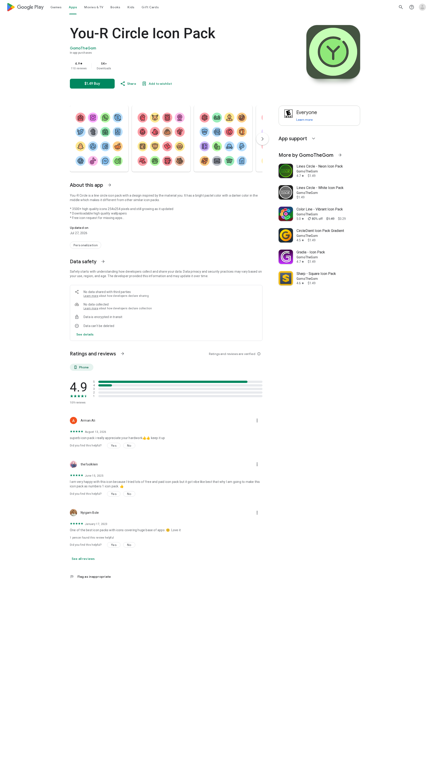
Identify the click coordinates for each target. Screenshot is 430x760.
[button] (99, 139)
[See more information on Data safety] (103, 261)
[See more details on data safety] (85, 334)
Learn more (91, 295)
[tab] (56, 7)
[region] (159, 66)
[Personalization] (85, 245)
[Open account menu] (422, 7)
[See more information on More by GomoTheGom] (340, 155)
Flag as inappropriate (90, 577)
